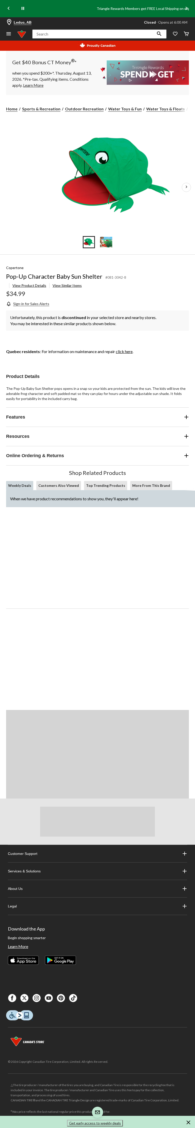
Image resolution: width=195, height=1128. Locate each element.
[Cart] (186, 34)
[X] (24, 998)
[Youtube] (49, 998)
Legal (12, 906)
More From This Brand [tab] (151, 485)
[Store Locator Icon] (9, 22)
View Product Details (29, 285)
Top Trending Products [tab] (105, 485)
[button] (159, 34)
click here (124, 351)
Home (12, 108)
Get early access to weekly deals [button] (95, 1123)
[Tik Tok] (73, 998)
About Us (15, 889)
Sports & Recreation (41, 108)
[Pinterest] (61, 998)
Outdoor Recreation (84, 108)
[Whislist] (175, 34)
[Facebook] (12, 998)
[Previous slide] (8, 9)
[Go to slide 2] (106, 242)
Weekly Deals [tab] (19, 485)
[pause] (22, 9)
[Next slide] (186, 9)
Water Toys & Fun (125, 108)
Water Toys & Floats (165, 108)
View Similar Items (67, 285)
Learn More (18, 946)
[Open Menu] (8, 34)
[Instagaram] (36, 998)
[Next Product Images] (186, 187)
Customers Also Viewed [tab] (58, 485)
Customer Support (22, 854)
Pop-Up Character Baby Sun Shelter (54, 276)
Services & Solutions (24, 871)
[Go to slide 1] (89, 242)
